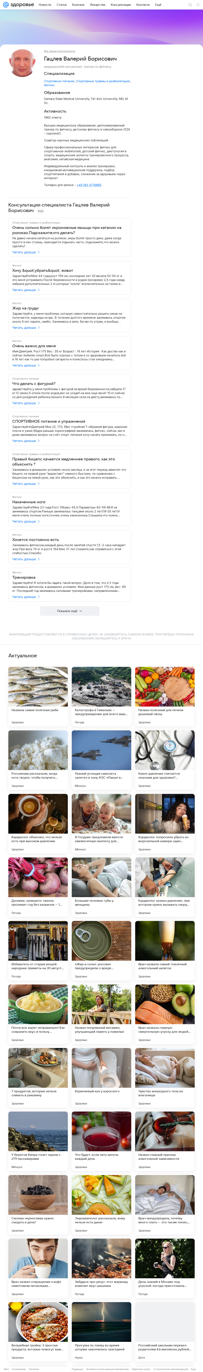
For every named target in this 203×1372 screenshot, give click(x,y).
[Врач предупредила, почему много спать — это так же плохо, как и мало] (165, 1205)
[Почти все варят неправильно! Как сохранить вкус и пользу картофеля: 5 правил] (38, 1014)
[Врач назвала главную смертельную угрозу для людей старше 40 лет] (165, 1014)
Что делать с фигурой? (34, 384)
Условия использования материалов (107, 1369)
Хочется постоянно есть (35, 540)
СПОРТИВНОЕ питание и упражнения (48, 421)
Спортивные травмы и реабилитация (103, 81)
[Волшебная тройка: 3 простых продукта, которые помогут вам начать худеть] (38, 1332)
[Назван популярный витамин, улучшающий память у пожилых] (101, 1014)
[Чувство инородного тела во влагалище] (165, 1078)
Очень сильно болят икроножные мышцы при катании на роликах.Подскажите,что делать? (67, 230)
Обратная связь (141, 1369)
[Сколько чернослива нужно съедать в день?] (38, 1205)
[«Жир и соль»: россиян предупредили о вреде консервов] (101, 951)
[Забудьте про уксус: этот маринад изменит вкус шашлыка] (101, 1268)
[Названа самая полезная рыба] (38, 696)
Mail (6, 1369)
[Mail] (6, 5)
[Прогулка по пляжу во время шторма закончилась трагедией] (101, 1332)
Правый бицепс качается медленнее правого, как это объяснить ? (63, 462)
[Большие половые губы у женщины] (101, 887)
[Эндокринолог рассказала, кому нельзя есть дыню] (101, 1205)
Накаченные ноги (28, 502)
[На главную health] (21, 5)
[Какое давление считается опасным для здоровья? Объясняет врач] (165, 760)
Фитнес (49, 85)
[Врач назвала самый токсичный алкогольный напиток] (165, 951)
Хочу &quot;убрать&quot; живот (42, 270)
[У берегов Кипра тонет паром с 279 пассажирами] (38, 1141)
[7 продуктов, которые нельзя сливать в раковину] (38, 1078)
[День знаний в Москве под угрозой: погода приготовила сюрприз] (165, 1268)
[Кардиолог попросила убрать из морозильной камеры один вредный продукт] (165, 823)
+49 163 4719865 (89, 185)
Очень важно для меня (34, 346)
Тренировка (23, 577)
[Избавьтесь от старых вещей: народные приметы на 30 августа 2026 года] (38, 951)
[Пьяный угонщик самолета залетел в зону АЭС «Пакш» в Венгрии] (101, 760)
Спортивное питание (59, 81)
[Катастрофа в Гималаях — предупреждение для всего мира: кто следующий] (101, 696)
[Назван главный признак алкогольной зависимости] (165, 1141)
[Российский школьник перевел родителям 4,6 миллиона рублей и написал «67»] (165, 1332)
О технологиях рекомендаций (170, 1369)
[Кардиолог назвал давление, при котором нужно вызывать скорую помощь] (165, 887)
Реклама (34, 1369)
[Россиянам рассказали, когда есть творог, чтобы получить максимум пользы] (38, 760)
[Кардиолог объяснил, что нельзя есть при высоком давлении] (38, 823)
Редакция (77, 1369)
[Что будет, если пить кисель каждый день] (101, 1141)
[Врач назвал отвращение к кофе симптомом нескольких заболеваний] (38, 1268)
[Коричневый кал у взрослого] (101, 1078)
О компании (19, 1369)
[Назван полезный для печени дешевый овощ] (165, 696)
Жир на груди (25, 308)
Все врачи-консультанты (59, 51)
